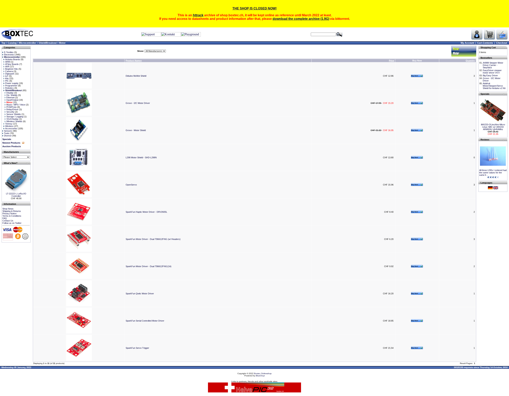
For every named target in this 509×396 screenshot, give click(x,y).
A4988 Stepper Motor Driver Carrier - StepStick (493, 65)
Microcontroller (27, 43)
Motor (62, 43)
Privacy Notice (9, 213)
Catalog (12, 43)
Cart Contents (485, 43)
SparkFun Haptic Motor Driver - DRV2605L (146, 212)
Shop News (8, 209)
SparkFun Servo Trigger (137, 348)
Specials (6, 139)
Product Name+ (134, 60)
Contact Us (7, 220)
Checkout (501, 43)
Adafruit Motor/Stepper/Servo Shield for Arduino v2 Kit (494, 85)
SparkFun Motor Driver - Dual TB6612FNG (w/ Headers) (153, 239)
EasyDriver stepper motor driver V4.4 (492, 71)
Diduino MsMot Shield (136, 76)
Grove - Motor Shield (136, 130)
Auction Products (11, 146)
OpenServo (131, 185)
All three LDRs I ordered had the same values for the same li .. (493, 172)
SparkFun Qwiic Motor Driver (140, 293)
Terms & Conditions (11, 216)
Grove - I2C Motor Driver (138, 103)
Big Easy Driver (490, 75)
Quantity (470, 60)
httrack (198, 15)
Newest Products (11, 143)
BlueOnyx (260, 376)
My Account (467, 43)
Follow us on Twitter (11, 223)
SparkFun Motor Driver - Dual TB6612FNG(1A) (148, 266)
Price (391, 60)
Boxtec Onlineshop (263, 373)
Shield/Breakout (48, 43)
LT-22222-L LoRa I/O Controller (16, 194)
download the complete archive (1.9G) (301, 18)
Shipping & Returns (11, 211)
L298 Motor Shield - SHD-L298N (141, 157)
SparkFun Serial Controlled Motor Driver (145, 321)
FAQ (4, 218)
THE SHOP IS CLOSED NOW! (254, 8)
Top (3, 43)
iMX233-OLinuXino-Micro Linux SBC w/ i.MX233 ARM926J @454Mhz (493, 126)
